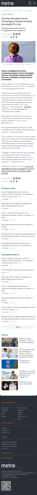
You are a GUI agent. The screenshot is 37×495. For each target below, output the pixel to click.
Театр (20, 414)
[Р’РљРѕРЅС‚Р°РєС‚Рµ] (11, 37)
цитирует (27, 107)
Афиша (4, 416)
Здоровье (21, 410)
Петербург (5, 410)
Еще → (18, 327)
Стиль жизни (5, 312)
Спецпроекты (6, 430)
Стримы (4, 428)
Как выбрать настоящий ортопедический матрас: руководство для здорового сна (27, 374)
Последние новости (10, 254)
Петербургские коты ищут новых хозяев (25, 383)
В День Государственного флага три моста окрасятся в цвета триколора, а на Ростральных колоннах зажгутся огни (17, 194)
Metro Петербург (7, 458)
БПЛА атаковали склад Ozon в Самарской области (18, 270)
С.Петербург (29, 11)
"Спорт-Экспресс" (14, 477)
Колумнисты (6, 432)
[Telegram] (16, 37)
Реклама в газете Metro (9, 442)
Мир (3, 414)
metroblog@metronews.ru (8, 476)
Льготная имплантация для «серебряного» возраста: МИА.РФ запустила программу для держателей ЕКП (26, 353)
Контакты (5, 448)
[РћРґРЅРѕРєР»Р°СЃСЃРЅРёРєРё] (14, 37)
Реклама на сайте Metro (9, 444)
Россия (3, 272)
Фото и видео (22, 408)
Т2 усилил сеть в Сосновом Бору (24, 361)
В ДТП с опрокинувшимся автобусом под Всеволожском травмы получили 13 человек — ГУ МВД (18, 215)
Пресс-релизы (22, 416)
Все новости (5, 408)
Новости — (21, 11)
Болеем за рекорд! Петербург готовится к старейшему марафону (26, 340)
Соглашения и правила (9, 446)
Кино (19, 419)
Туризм (20, 412)
